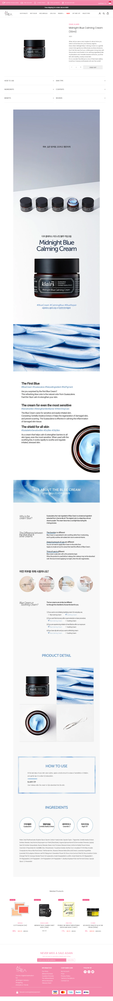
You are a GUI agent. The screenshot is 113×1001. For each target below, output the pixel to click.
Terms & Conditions (67, 978)
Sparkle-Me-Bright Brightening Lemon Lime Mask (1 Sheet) (69, 926)
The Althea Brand (48, 978)
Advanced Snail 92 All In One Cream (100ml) (93, 926)
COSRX (93, 923)
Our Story (45, 971)
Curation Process (48, 976)
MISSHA (20, 923)
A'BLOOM (69, 923)
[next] (107, 916)
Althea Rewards (47, 981)
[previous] (6, 916)
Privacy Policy (65, 976)
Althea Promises (47, 974)
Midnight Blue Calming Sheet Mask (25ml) (44, 926)
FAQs (62, 974)
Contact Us (65, 981)
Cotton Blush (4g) (20, 925)
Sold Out (93, 67)
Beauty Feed (47, 983)
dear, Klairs (74, 24)
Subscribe (70, 960)
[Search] (104, 13)
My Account (65, 971)
